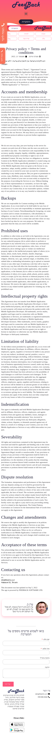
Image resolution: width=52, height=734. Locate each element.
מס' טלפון (45, 649)
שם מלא (46, 639)
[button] (26, 14)
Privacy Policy (19, 718)
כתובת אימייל (44, 658)
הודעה (47, 667)
